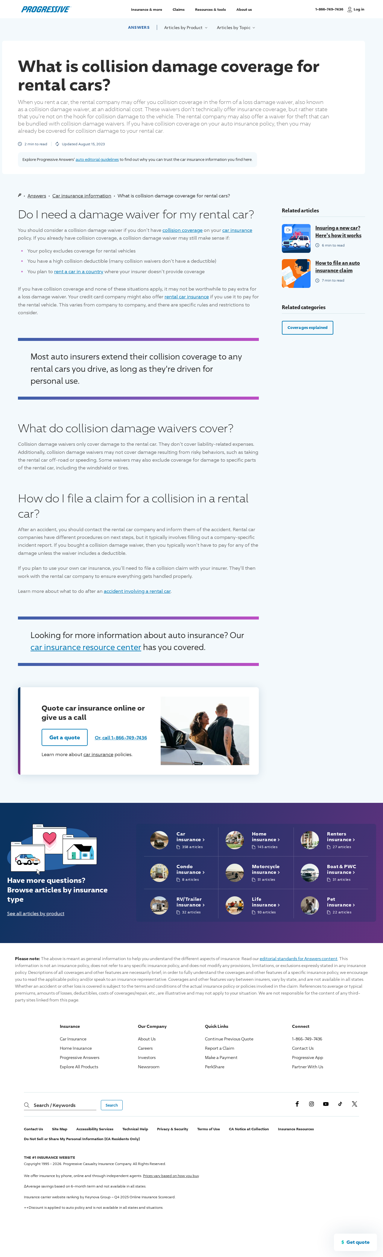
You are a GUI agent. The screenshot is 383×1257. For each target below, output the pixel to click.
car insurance (237, 230)
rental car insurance (187, 297)
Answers (139, 27)
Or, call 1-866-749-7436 (121, 738)
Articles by (184, 27)
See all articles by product (35, 913)
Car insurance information (81, 196)
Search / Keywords (54, 1105)
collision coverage (182, 230)
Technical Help (135, 1129)
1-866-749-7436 (329, 12)
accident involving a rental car (137, 591)
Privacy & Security (172, 1129)
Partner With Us (307, 1066)
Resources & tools (210, 9)
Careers (145, 1048)
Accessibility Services (94, 1129)
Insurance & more (146, 9)
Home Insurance (76, 1048)
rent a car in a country (78, 271)
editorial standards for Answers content (299, 958)
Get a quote (64, 737)
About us (244, 9)
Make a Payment (221, 1057)
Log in (359, 9)
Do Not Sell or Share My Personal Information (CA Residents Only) (82, 1139)
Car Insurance (73, 1038)
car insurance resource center (86, 647)
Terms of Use (208, 1129)
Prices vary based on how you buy (171, 1175)
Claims (179, 9)
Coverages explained (308, 327)
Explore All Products (79, 1066)
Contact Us (303, 1048)
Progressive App (307, 1057)
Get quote (358, 1242)
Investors (147, 1057)
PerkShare (214, 1066)
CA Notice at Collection (249, 1129)
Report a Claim (219, 1048)
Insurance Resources (296, 1129)
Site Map (59, 1129)
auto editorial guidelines (97, 159)
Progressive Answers (79, 1057)
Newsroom (148, 1066)
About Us (147, 1038)
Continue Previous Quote (229, 1038)
